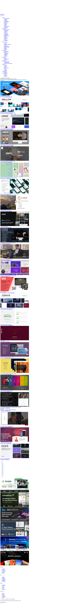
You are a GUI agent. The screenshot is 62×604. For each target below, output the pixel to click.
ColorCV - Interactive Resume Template (6, 390)
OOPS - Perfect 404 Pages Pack (5, 458)
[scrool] (0, 603)
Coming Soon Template (4, 226)
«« (2, 461)
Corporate (5, 19)
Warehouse (4, 596)
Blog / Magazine (6, 29)
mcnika (3, 374)
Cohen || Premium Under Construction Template (7, 161)
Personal (5, 24)
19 (2, 471)
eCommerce (6, 33)
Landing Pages (6, 62)
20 (2, 472)
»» (2, 476)
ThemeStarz (3, 227)
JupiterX (3, 568)
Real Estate (6, 38)
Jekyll (5, 66)
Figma (5, 74)
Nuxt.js (5, 69)
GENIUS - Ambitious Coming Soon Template (7, 308)
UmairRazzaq (4, 194)
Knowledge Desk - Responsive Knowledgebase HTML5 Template (10, 407)
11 (2, 464)
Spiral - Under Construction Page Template (7, 357)
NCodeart (3, 96)
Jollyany (3, 577)
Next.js (5, 68)
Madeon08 (3, 113)
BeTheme (3, 589)
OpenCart (5, 53)
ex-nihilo (3, 162)
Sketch (5, 76)
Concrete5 (5, 42)
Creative (5, 20)
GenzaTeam (3, 243)
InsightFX (3, 581)
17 (2, 469)
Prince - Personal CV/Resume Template (6, 259)
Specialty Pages (6, 26)
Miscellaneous (6, 35)
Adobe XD (6, 73)
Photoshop (6, 75)
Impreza (3, 572)
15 (2, 468)
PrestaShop (6, 54)
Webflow (5, 48)
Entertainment (6, 34)
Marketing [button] (3, 60)
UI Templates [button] (4, 72)
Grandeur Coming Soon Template (5, 210)
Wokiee (3, 595)
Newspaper (4, 570)
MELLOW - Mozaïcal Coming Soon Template (7, 112)
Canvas (3, 585)
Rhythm (3, 578)
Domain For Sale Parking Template (5, 324)
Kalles (3, 597)
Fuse (3, 588)
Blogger (5, 58)
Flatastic (3, 580)
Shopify (5, 55)
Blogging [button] (3, 57)
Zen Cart (5, 56)
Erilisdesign (3, 129)
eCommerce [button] (4, 50)
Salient (3, 569)
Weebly (5, 49)
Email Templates (6, 61)
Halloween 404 (2, 340)
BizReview (4, 579)
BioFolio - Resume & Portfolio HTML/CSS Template (8, 177)
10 (2, 463)
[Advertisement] (29, 7)
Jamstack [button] (3, 64)
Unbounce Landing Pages (8, 63)
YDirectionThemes (4, 325)
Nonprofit (5, 23)
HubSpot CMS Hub (7, 44)
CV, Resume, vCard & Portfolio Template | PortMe (8, 275)
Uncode (3, 571)
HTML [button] (3, 17)
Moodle (5, 47)
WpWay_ (3, 410)
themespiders (4, 443)
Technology (6, 27)
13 (2, 466)
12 (2, 465)
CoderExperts (4, 145)
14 (2, 467)
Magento (5, 52)
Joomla (5, 45)
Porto (3, 573)
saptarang (3, 211)
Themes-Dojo (4, 178)
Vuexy (3, 587)
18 (2, 470)
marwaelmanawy (4, 292)
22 (2, 474)
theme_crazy (4, 260)
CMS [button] (3, 41)
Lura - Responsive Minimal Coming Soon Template (8, 373)
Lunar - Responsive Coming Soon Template (7, 128)
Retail (5, 25)
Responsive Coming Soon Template (5, 442)
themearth (3, 276)
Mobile (5, 22)
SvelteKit (5, 70)
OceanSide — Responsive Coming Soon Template (8, 409)
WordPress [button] (4, 28)
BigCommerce (6, 51)
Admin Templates (7, 18)
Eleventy (5, 65)
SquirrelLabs (4, 341)
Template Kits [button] (4, 71)
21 (2, 473)
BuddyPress (6, 30)
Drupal (5, 43)
